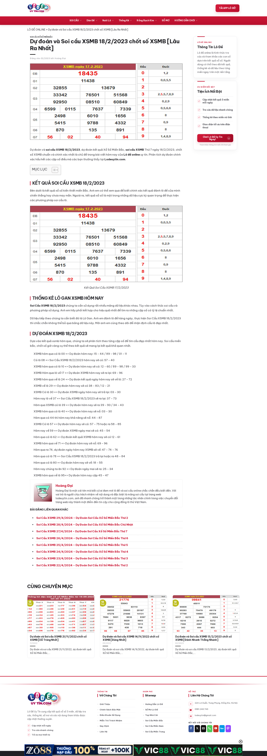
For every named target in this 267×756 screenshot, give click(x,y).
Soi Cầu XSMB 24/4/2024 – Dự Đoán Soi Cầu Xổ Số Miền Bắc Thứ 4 (82, 551)
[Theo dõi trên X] (197, 728)
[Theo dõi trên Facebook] (191, 728)
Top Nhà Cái (151, 715)
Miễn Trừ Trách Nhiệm (111, 720)
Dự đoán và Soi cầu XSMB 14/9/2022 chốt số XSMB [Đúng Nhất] (131, 638)
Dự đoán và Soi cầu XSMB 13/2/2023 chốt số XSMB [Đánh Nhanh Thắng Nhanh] (203, 638)
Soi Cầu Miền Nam (154, 726)
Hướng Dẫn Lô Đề (154, 704)
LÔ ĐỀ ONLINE (36, 29)
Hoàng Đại (60, 58)
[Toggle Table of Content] (53, 170)
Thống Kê (124, 20)
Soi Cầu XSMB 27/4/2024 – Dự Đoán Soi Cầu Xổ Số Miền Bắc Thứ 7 (81, 531)
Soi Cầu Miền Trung (155, 731)
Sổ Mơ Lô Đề (151, 709)
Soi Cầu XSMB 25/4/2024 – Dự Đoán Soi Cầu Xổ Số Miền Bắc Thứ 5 (82, 545)
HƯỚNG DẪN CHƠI (185, 20)
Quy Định (104, 726)
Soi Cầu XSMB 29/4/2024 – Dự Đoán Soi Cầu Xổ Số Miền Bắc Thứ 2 (82, 518)
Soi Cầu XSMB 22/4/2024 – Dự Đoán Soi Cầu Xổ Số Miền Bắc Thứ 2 (82, 565)
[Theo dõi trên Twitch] (228, 728)
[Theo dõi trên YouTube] (216, 728)
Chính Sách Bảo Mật (110, 709)
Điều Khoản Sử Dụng (110, 715)
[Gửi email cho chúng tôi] (203, 728)
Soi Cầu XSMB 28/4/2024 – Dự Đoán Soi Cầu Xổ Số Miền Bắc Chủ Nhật (84, 524)
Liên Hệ (103, 731)
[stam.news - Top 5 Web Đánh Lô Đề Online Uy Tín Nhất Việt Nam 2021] (39, 8)
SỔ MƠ (165, 20)
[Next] (233, 618)
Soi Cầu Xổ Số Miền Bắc (41, 37)
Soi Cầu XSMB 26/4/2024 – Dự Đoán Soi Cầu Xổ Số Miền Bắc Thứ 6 (82, 538)
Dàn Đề (90, 20)
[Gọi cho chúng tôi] (209, 728)
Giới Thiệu (105, 704)
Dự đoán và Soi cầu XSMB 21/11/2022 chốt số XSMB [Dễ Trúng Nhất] (58, 638)
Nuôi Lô (106, 20)
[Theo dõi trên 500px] (222, 728)
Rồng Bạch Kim (145, 20)
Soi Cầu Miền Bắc (154, 720)
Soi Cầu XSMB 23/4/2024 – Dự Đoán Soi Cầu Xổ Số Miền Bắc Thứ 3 (82, 558)
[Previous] (33, 618)
